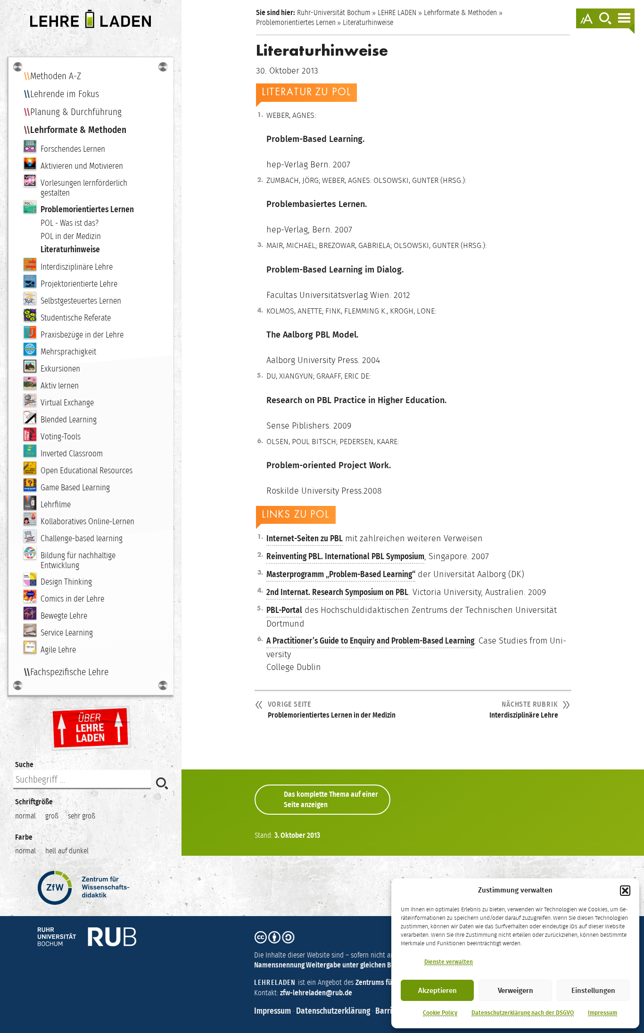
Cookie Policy (440, 1012)
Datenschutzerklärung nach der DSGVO (522, 1012)
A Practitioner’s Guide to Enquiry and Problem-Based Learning (370, 641)
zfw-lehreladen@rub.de (316, 992)
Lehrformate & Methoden (460, 12)
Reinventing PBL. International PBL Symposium (345, 556)
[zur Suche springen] (605, 18)
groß (51, 815)
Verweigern (515, 990)
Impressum (602, 1012)
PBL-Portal (284, 610)
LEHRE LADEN (397, 12)
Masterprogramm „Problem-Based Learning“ (340, 574)
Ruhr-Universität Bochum (334, 12)
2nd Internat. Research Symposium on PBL (337, 592)
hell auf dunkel (67, 850)
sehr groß (81, 815)
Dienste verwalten (448, 962)
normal (25, 815)
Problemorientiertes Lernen (296, 22)
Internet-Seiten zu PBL (304, 538)
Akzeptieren (437, 990)
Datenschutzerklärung (333, 1011)
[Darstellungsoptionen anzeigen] (586, 18)
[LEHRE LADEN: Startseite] (90, 19)
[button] (625, 890)
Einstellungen (593, 990)
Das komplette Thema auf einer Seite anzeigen (331, 799)
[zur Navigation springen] (624, 18)
